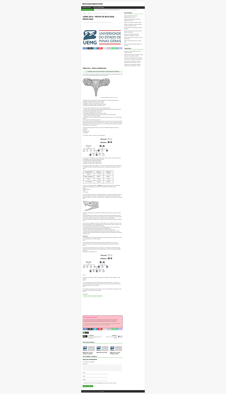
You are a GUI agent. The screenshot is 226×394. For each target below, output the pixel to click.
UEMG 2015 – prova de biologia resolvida (115, 353)
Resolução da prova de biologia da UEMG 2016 (92, 296)
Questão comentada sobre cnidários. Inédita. (132, 22)
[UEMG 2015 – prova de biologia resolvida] (116, 348)
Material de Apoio (86, 7)
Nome (84, 372)
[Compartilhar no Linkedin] (95, 48)
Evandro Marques (98, 22)
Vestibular (108, 22)
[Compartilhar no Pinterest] (100, 48)
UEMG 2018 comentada (101, 352)
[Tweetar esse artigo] (90, 48)
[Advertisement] (103, 59)
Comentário (85, 363)
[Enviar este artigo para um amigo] (105, 48)
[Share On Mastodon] (119, 48)
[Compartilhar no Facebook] (85, 48)
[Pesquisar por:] (137, 9)
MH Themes (102, 391)
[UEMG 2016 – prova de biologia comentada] (89, 348)
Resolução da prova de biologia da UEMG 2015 (92, 295)
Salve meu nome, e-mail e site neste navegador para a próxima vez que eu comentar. (100, 383)
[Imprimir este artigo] (110, 48)
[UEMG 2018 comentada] (102, 348)
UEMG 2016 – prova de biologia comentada (88, 353)
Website (84, 379)
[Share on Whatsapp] (114, 48)
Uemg (87, 332)
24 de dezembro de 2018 (88, 22)
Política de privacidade (98, 7)
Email (84, 376)
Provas (104, 22)
